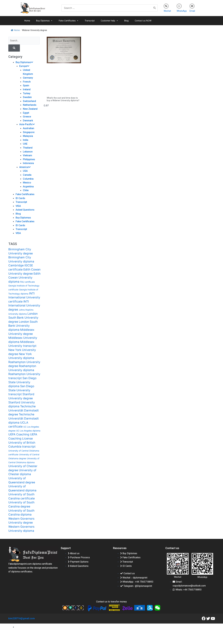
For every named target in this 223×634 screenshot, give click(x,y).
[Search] (155, 8)
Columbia (28, 178)
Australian (28, 128)
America (24, 167)
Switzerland (29, 101)
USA (25, 170)
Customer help (108, 20)
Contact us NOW (143, 20)
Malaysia (28, 136)
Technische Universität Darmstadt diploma (23, 418)
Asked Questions (25, 209)
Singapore (28, 132)
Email (192, 11)
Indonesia (28, 163)
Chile (26, 190)
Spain (26, 85)
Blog (126, 20)
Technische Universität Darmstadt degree (23, 410)
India (25, 140)
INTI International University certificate (24, 297)
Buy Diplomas (43, 20)
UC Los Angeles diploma (28, 430)
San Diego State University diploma (22, 382)
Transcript (90, 20)
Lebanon (28, 151)
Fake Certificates (67, 20)
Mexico (27, 182)
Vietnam (27, 155)
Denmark (28, 120)
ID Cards (20, 198)
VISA (18, 206)
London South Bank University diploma (23, 325)
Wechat (167, 11)
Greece (27, 116)
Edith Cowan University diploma (24, 277)
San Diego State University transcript (21, 390)
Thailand (27, 147)
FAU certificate (27, 282)
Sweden (27, 97)
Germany (28, 77)
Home (27, 20)
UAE (25, 143)
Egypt (26, 112)
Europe (23, 66)
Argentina (28, 186)
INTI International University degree (24, 305)
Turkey (26, 93)
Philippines (29, 159)
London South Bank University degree (23, 317)
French (27, 81)
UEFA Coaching (18, 434)
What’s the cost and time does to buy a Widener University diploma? (63, 99)
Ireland (26, 89)
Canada (27, 174)
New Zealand (30, 108)
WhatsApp (182, 11)
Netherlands (29, 104)
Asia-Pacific (26, 124)
